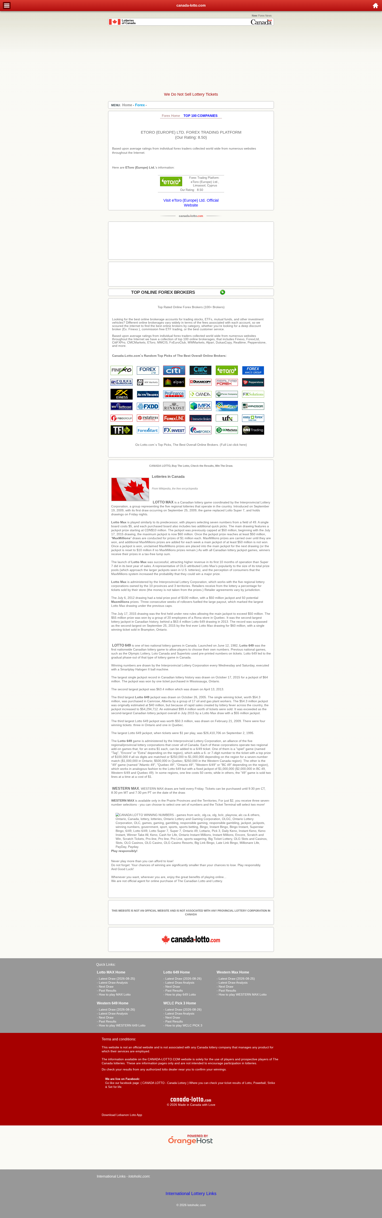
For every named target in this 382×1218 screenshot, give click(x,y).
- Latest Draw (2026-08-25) (116, 978)
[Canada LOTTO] (193, 846)
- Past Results (106, 990)
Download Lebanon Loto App (122, 1115)
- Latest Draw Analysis (112, 982)
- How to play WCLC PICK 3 (182, 1025)
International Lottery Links (191, 1193)
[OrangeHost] (191, 1145)
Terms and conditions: (119, 1039)
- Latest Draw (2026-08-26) (182, 978)
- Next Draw (105, 986)
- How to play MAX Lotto (114, 994)
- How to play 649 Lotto (179, 994)
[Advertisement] (191, 59)
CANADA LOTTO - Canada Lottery (164, 1083)
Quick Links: (105, 964)
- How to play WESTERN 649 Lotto (121, 1025)
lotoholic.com (138, 1176)
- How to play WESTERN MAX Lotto (242, 994)
